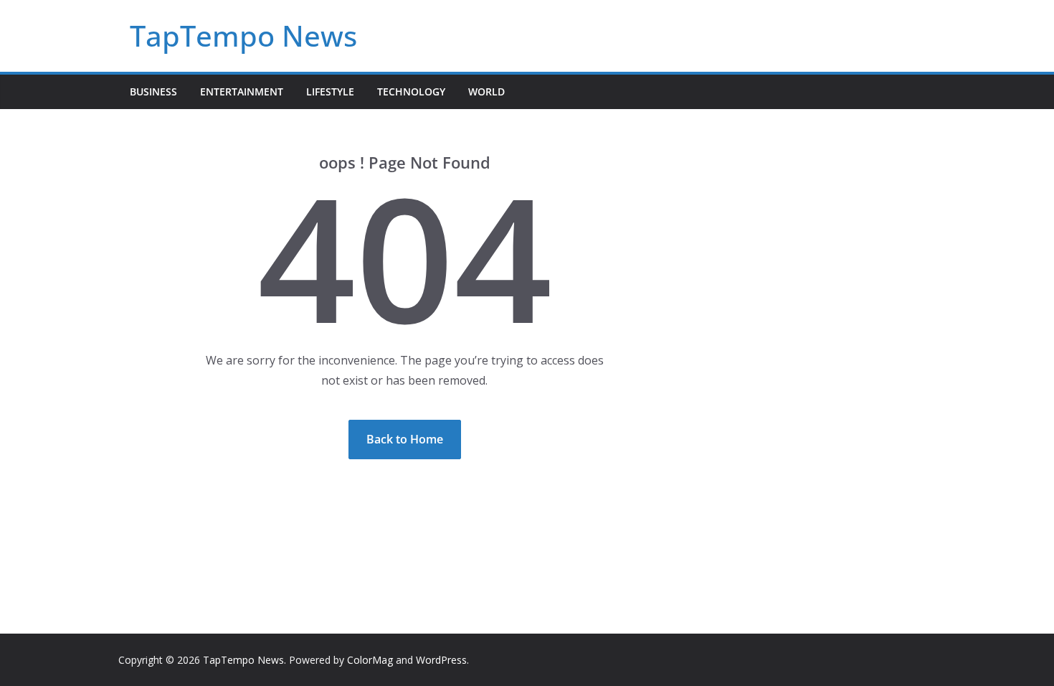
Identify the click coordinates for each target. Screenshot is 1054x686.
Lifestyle (330, 91)
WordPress (441, 660)
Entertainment (241, 91)
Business (153, 91)
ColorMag (370, 660)
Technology (411, 91)
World (486, 91)
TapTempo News (243, 35)
